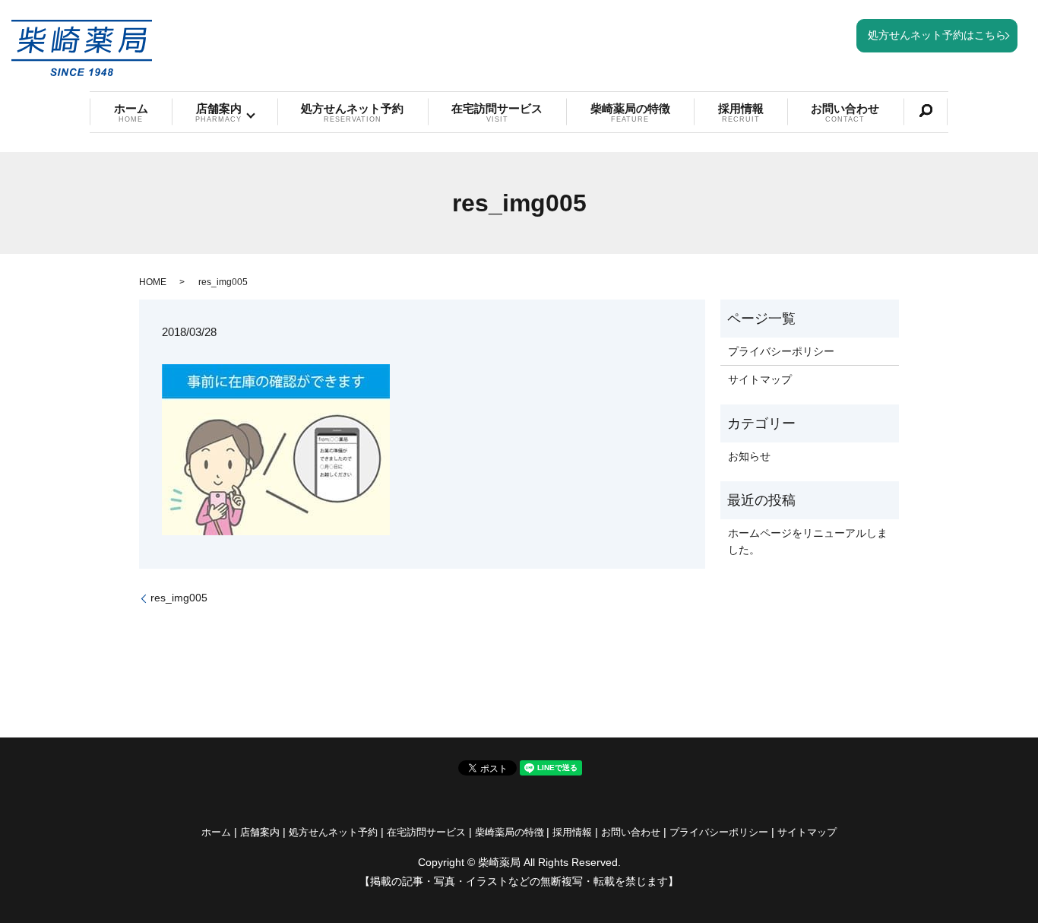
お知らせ (749, 456)
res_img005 (178, 598)
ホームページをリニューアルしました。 (808, 541)
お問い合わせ (845, 113)
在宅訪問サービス (497, 113)
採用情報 (741, 113)
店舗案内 (218, 113)
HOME (152, 282)
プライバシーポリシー (781, 351)
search (925, 111)
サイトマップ (760, 379)
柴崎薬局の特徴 (630, 113)
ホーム (131, 113)
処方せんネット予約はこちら (937, 35)
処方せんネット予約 (352, 113)
